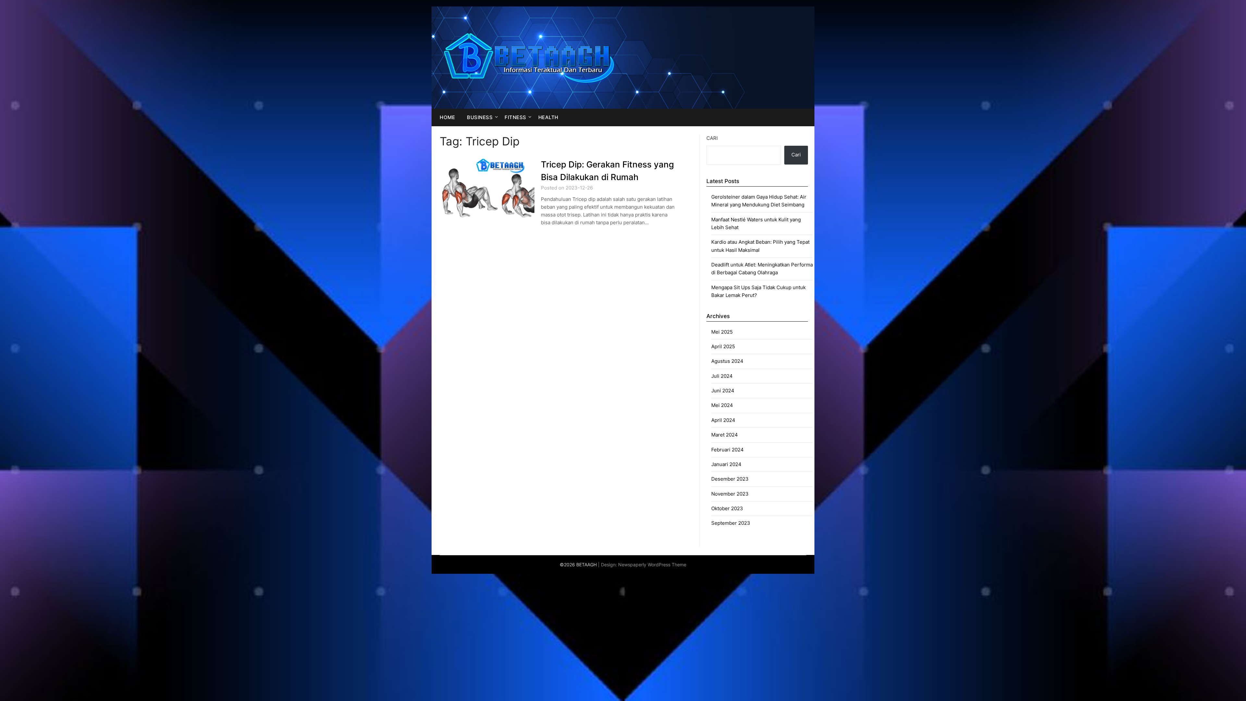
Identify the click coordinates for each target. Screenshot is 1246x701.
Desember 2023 (730, 479)
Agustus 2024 (727, 361)
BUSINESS (480, 117)
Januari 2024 (726, 464)
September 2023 (730, 523)
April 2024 (723, 420)
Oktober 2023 (727, 508)
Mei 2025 (722, 332)
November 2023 (730, 494)
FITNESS (515, 117)
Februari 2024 (727, 450)
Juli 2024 (722, 376)
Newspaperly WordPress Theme (652, 564)
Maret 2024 (724, 435)
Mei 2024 (722, 405)
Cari (712, 138)
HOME (447, 117)
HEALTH (548, 117)
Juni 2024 (722, 390)
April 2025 (723, 346)
